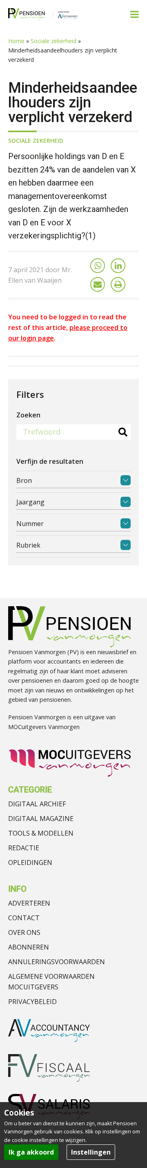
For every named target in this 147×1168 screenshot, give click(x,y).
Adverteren (29, 903)
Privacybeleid (32, 1001)
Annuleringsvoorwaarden (56, 961)
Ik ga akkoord (31, 1152)
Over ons (24, 932)
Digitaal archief (37, 803)
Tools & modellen (41, 833)
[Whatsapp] (97, 265)
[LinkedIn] (118, 265)
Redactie (23, 847)
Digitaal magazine (41, 818)
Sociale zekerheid (53, 41)
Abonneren (28, 947)
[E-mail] (97, 284)
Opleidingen (30, 862)
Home (16, 41)
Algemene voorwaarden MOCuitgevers (51, 981)
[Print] (118, 284)
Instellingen (91, 1152)
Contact (24, 917)
